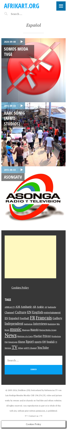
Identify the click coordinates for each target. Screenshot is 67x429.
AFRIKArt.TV (10, 307)
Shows (21, 341)
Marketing (52, 324)
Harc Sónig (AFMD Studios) (14, 118)
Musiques (26, 330)
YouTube (43, 348)
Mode (7, 330)
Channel (9, 312)
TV (14, 347)
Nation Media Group (47, 330)
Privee (47, 336)
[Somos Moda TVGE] (33, 70)
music (15, 329)
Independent (14, 323)
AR (34, 306)
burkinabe (52, 307)
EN (29, 312)
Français (44, 317)
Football (24, 318)
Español (14, 318)
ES (6, 318)
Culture (20, 312)
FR (32, 317)
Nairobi (34, 329)
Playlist (38, 336)
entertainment (52, 312)
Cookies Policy (20, 287)
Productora (56, 336)
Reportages (12, 342)
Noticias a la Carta (25, 336)
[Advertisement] (30, 256)
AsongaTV (13, 177)
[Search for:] (25, 13)
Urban (20, 348)
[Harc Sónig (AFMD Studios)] (33, 134)
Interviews (40, 324)
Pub (6, 342)
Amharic (26, 307)
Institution (28, 324)
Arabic (40, 306)
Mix (58, 324)
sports (38, 341)
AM (17, 307)
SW (44, 341)
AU (46, 307)
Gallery (57, 318)
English (37, 312)
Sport (30, 341)
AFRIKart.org (21, 5)
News (11, 335)
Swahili (51, 341)
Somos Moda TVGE (16, 51)
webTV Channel (30, 348)
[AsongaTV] (33, 198)
